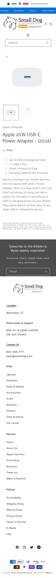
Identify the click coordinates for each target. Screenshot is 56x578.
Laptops (11, 374)
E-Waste (11, 528)
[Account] (45, 23)
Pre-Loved (13, 423)
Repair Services (15, 454)
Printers (11, 410)
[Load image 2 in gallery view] (28, 112)
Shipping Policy (15, 503)
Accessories (14, 392)
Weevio (49, 573)
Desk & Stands (15, 417)
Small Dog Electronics (21, 573)
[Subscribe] (46, 271)
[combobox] (28, 43)
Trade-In (33, 11)
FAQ (9, 534)
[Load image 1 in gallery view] (11, 112)
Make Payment (48, 11)
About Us (12, 448)
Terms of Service (16, 522)
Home (10, 442)
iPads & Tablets (15, 386)
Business (4, 11)
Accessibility (14, 497)
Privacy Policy (14, 516)
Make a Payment (16, 478)
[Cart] (50, 23)
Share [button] (9, 150)
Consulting (18, 11)
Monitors (12, 404)
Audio (10, 398)
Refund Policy (14, 509)
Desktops (12, 380)
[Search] (47, 42)
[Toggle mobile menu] (28, 35)
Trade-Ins (12, 472)
